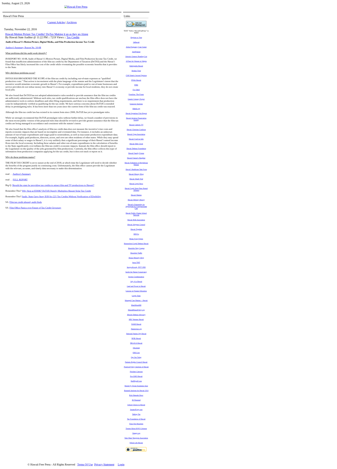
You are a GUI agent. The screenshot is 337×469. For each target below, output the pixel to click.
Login (121, 464)
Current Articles (56, 22)
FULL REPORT (20, 179)
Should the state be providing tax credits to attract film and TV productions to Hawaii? (53, 185)
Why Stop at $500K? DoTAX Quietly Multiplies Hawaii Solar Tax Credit (56, 191)
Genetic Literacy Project (136, 99)
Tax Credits (73, 37)
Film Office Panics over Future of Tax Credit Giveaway (35, 207)
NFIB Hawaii (136, 338)
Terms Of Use (85, 464)
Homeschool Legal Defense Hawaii (136, 244)
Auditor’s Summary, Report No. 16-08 (23, 47)
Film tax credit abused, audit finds (25, 202)
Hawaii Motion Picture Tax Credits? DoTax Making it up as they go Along (46, 34)
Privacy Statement (104, 464)
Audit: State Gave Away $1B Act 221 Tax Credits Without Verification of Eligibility (61, 196)
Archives (72, 22)
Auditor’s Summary (22, 174)
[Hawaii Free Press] (75, 6)
